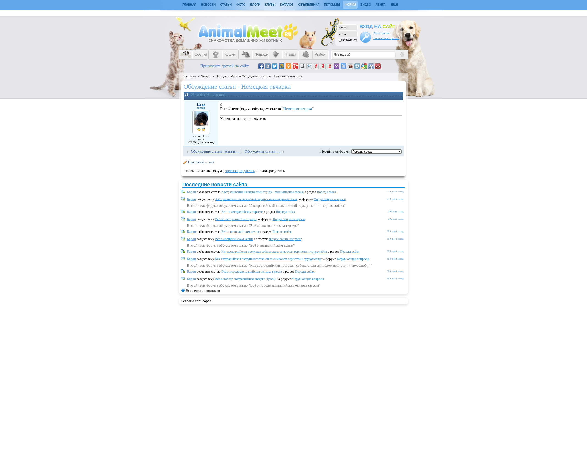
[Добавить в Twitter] (274, 66)
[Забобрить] (350, 66)
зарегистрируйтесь (240, 171)
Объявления (308, 4)
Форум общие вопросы (330, 199)
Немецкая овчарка (297, 109)
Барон (191, 192)
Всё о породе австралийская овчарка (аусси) (251, 271)
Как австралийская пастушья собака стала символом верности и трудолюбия (274, 251)
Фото (240, 4)
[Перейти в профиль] (201, 125)
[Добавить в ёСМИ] (329, 66)
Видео (365, 4)
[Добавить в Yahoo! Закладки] (336, 66)
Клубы (270, 4)
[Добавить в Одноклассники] (288, 66)
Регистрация (381, 33)
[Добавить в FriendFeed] (371, 66)
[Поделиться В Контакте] (268, 66)
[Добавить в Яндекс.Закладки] (323, 66)
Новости (208, 4)
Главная (189, 76)
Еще (394, 4)
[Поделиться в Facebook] (261, 66)
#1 (186, 94)
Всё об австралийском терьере (242, 212)
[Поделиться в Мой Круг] (357, 66)
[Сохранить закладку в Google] (364, 66)
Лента (380, 4)
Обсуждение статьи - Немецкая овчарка (272, 76)
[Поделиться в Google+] (295, 66)
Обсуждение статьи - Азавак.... (215, 151)
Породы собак (226, 76)
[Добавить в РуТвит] (343, 66)
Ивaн (201, 104)
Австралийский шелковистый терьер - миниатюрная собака (262, 192)
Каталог (287, 4)
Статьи (226, 4)
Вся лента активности (203, 291)
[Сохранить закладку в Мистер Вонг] (378, 66)
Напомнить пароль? (386, 38)
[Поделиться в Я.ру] (316, 66)
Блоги (255, 4)
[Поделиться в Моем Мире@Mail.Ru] (281, 66)
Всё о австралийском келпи (240, 231)
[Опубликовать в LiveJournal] (309, 66)
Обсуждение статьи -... (262, 151)
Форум (350, 4)
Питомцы (332, 4)
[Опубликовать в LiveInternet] (302, 66)
